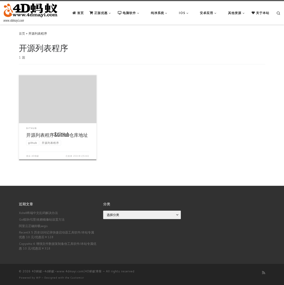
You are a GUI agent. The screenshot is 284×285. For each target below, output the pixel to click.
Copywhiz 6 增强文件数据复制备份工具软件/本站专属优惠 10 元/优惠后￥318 (57, 245)
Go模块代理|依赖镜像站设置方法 (42, 219)
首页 (22, 33)
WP (38, 277)
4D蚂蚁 (35, 156)
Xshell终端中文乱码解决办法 (38, 213)
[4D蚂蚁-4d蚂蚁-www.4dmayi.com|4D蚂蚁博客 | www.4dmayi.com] (31, 10)
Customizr (77, 277)
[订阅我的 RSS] (263, 272)
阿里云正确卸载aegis (33, 226)
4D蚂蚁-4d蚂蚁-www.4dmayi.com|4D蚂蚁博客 (67, 271)
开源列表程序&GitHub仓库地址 (57, 135)
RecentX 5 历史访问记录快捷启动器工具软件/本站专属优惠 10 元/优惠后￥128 (56, 234)
